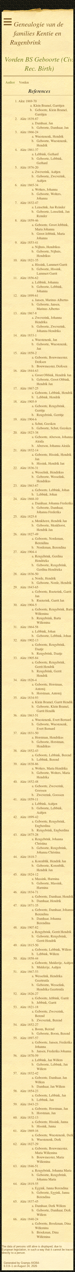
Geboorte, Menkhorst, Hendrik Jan (51, 527)
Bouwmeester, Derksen (52, 366)
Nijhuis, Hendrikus (47, 247)
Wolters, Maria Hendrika (51, 768)
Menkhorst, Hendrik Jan (51, 520)
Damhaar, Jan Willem (51, 1086)
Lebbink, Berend (48, 759)
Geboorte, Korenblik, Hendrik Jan (51, 867)
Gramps (25, 1262)
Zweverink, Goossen (50, 794)
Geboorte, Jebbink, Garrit (52, 998)
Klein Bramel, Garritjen (48, 105)
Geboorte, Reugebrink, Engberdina (50, 823)
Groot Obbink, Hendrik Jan (53, 375)
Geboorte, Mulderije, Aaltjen (54, 962)
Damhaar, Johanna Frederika (54, 503)
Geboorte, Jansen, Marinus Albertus (48, 306)
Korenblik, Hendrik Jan (50, 861)
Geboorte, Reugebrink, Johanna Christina (52, 849)
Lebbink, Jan (45, 1099)
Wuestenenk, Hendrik (49, 136)
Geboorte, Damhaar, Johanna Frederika (50, 509)
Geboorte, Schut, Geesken (54, 428)
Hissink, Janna (46, 1126)
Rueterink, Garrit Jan (50, 600)
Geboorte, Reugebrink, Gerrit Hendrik (50, 664)
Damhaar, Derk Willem (50, 1205)
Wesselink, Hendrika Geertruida (48, 978)
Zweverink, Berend (49, 1020)
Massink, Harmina (47, 878)
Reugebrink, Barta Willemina (49, 620)
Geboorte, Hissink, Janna (51, 1121)
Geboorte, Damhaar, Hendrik (54, 896)
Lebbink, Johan (47, 494)
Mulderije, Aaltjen (49, 967)
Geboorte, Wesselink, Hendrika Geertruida (51, 986)
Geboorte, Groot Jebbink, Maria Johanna (52, 226)
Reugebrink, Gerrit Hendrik (53, 931)
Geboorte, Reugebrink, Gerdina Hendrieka (52, 567)
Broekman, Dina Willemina (48, 1234)
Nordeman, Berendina (51, 547)
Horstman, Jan (46, 1113)
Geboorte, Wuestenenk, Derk (54, 1135)
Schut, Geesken (45, 423)
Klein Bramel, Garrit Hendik (54, 702)
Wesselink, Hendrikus (49, 472)
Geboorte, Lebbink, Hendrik (53, 392)
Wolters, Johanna (46, 189)
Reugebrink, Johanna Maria (53, 1170)
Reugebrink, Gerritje (50, 414)
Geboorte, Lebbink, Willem (53, 949)
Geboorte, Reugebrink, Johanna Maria (52, 1176)
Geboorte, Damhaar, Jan (53, 127)
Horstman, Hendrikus (49, 737)
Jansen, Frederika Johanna (54, 1051)
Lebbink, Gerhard (47, 154)
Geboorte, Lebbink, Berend (53, 755)
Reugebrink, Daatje (49, 653)
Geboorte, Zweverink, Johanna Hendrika (51, 328)
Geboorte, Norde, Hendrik (54, 582)
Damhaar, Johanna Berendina (49, 920)
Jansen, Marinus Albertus (51, 300)
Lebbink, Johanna (47, 282)
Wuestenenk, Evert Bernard (53, 719)
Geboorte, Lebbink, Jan (50, 1095)
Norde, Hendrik (45, 578)
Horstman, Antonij (49, 693)
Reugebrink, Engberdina (53, 830)
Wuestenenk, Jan (46, 339)
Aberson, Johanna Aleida (53, 445)
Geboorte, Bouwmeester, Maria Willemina (51, 1150)
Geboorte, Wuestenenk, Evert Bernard (52, 726)
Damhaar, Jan (44, 123)
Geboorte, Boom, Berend (53, 1033)
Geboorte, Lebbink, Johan (52, 490)
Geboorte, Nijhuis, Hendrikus (49, 253)
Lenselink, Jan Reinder (50, 207)
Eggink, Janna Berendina (51, 1188)
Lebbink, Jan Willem (48, 1060)
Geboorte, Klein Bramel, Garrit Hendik (53, 708)
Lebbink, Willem (48, 954)
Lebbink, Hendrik (48, 397)
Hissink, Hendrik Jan (50, 463)
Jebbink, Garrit (46, 1002)
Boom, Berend (44, 1029)
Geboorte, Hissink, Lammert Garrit (49, 271)
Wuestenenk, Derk (49, 1139)
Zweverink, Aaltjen (47, 171)
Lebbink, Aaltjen (46, 803)
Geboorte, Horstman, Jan (51, 1108)
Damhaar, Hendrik (49, 901)
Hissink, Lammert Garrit (51, 264)
